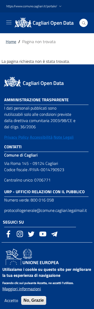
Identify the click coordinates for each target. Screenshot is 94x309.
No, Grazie (34, 300)
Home (11, 41)
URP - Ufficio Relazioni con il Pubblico (44, 192)
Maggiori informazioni (21, 289)
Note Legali (64, 137)
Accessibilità (41, 137)
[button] (34, 6)
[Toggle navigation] (9, 22)
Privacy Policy (16, 137)
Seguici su (13, 222)
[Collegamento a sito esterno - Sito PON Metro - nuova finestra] (14, 253)
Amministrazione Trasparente (36, 100)
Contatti (13, 147)
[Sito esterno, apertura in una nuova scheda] (8, 233)
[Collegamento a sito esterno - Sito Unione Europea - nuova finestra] (37, 264)
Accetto (11, 300)
